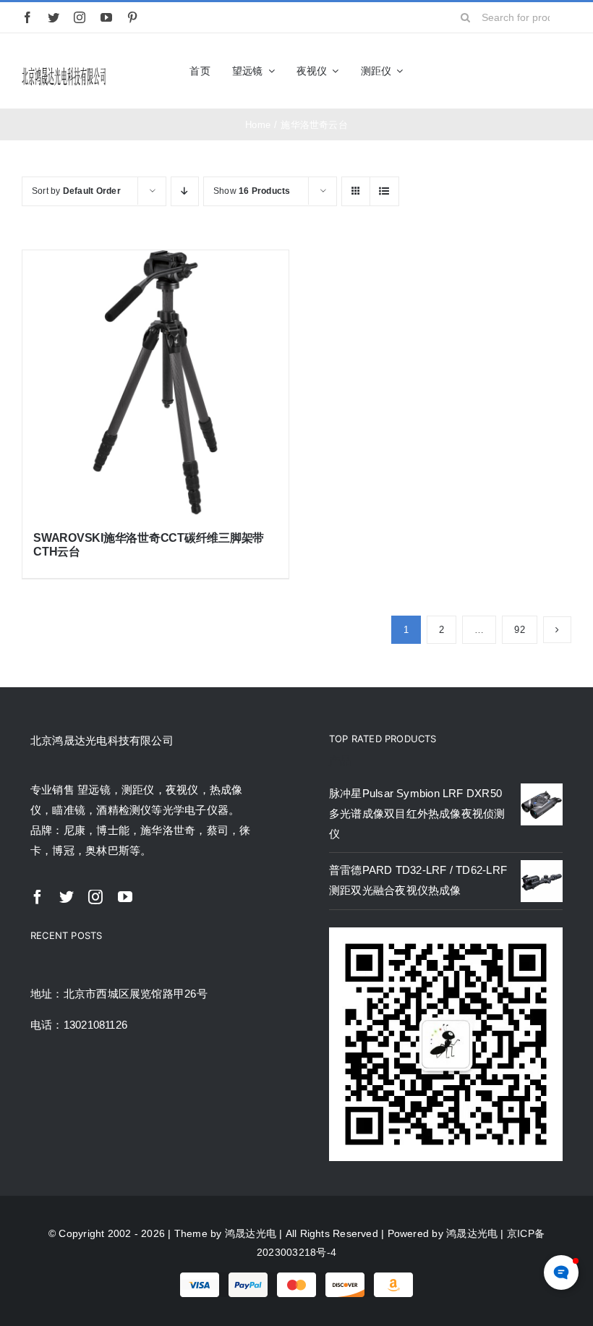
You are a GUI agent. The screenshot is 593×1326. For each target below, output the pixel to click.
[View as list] (384, 191)
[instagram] (79, 17)
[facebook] (27, 17)
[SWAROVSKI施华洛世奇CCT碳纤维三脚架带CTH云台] (155, 383)
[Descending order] (185, 191)
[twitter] (53, 17)
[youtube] (106, 17)
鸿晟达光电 (250, 1233)
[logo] (64, 70)
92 (519, 629)
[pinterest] (132, 17)
